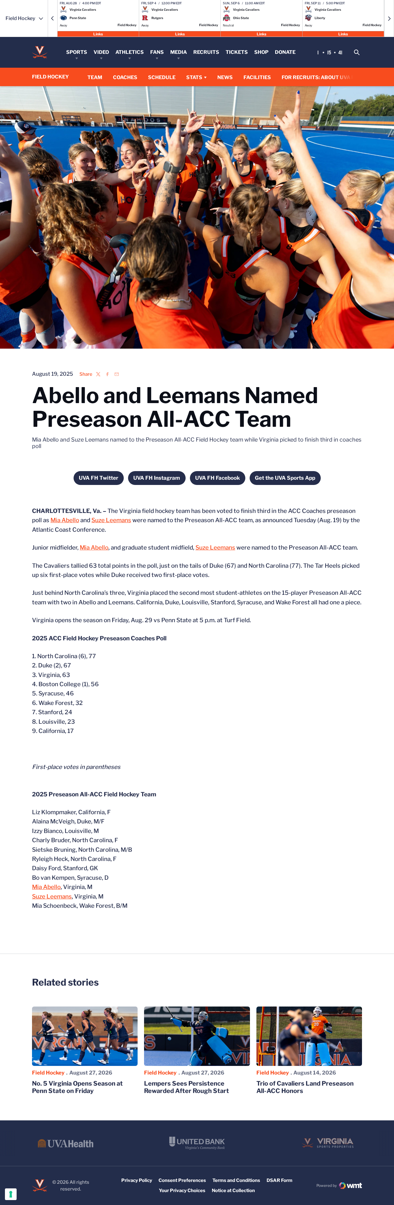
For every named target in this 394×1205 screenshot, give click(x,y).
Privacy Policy (136, 1180)
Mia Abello (64, 520)
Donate (285, 52)
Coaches (125, 77)
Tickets (237, 52)
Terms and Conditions (236, 1180)
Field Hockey (48, 1073)
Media (178, 52)
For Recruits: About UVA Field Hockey (335, 77)
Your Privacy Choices (182, 1190)
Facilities (257, 77)
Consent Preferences (182, 1180)
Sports (76, 52)
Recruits (206, 52)
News (225, 77)
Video (101, 52)
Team (94, 77)
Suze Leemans (111, 520)
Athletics (129, 52)
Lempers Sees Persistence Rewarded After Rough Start (186, 1087)
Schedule (161, 77)
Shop (261, 52)
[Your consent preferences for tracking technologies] (11, 1194)
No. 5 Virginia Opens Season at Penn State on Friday (77, 1087)
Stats (194, 77)
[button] (53, 18)
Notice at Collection (233, 1190)
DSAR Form (279, 1180)
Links (98, 33)
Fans (157, 52)
